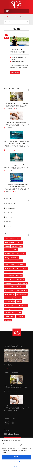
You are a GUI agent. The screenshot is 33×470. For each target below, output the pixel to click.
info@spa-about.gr (12, 434)
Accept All (16, 456)
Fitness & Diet (18, 272)
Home (9, 16)
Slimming (19, 261)
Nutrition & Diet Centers (22, 294)
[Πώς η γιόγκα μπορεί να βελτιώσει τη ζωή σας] (6, 35)
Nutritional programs (10, 279)
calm (25, 57)
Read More (15, 72)
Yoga (13, 61)
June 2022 (9, 212)
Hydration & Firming (10, 286)
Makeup (19, 301)
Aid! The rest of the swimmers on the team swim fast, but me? (16, 142)
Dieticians (19, 275)
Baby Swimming (9, 238)
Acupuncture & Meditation (22, 268)
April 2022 (9, 221)
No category (20, 316)
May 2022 (9, 217)
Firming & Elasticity (10, 312)
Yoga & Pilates (19, 61)
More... (6, 368)
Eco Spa (7, 246)
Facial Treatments (10, 290)
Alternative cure (22, 283)
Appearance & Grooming (10, 283)
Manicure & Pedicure (17, 246)
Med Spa (14, 249)
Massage (7, 249)
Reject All (17, 466)
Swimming (18, 297)
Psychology (8, 320)
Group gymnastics (22, 305)
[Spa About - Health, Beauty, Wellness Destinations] (16, 5)
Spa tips (19, 309)
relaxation (13, 59)
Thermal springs (9, 294)
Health (19, 312)
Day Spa (19, 242)
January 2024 (10, 203)
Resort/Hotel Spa (10, 253)
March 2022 (9, 226)
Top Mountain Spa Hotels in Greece (16, 103)
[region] (16, 454)
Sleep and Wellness (10, 261)
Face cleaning (9, 297)
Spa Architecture (10, 268)
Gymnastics (8, 272)
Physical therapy (10, 316)
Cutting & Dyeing (10, 301)
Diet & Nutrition (9, 275)
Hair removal (21, 264)
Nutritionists (20, 279)
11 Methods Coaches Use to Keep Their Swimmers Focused (16, 185)
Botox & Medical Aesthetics (10, 242)
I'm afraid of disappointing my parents (16, 164)
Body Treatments (22, 290)
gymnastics (19, 57)
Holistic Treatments (10, 305)
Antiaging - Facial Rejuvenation (10, 264)
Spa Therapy (21, 253)
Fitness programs (10, 309)
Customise (16, 461)
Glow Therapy (21, 286)
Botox (18, 238)
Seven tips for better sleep (16, 122)
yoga (13, 57)
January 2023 (10, 208)
